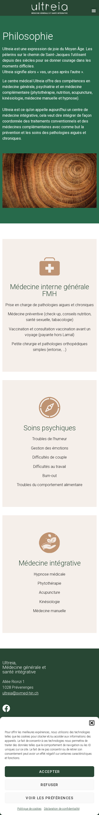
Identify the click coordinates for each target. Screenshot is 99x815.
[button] (91, 723)
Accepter (49, 772)
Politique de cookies (29, 808)
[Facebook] (6, 708)
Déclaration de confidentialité (62, 808)
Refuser (49, 785)
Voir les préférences (49, 798)
